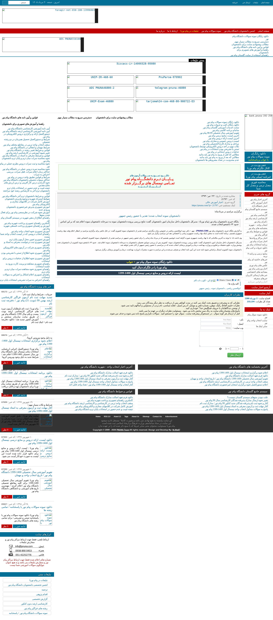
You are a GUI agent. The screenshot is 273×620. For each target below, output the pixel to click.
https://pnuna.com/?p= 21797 (205, 205)
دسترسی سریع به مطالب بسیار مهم (252, 41)
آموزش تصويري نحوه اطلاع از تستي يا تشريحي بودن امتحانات (25, 254)
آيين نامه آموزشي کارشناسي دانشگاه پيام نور (29, 128)
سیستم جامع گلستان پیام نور (256, 210)
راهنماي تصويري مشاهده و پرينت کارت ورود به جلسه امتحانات (28, 265)
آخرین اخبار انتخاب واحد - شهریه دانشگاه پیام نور (106, 366)
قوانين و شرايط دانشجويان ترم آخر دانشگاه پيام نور (26, 196)
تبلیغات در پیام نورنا (189, 31)
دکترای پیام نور (260, 222)
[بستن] (238, 167)
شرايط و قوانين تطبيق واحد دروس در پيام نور (28, 177)
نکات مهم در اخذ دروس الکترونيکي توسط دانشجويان (214, 146)
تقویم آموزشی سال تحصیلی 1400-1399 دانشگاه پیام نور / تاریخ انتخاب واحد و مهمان (229, 378)
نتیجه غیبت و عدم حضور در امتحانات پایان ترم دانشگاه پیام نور (104, 409)
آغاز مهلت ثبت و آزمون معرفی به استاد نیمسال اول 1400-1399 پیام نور (100, 378)
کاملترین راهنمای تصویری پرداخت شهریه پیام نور (110, 400)
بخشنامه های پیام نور (258, 228)
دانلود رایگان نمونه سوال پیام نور (149, 261)
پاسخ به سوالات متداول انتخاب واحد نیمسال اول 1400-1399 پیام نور (101, 381)
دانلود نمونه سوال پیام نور (257, 315)
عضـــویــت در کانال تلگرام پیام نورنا (258, 167)
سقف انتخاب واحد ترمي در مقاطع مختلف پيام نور (26, 145)
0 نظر (5, 328)
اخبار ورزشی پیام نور (258, 269)
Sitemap (146, 417)
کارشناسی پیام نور (259, 215)
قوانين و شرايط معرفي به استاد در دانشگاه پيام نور (26, 155)
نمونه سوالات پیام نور (211, 31)
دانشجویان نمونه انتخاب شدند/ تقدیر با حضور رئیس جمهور (149, 215)
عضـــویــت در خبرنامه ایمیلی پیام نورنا (258, 175)
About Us (135, 417)
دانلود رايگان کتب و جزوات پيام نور (223, 125)
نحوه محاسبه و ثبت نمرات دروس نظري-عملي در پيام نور (25, 165)
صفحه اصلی (265, 3)
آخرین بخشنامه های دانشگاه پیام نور (248, 366)
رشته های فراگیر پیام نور (35, 608)
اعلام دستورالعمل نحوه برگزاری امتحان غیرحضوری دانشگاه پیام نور (236, 384)
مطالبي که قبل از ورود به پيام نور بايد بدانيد (219, 154)
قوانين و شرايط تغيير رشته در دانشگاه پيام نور (28, 150)
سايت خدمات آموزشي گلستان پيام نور (221, 127)
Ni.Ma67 (176, 430)
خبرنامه (235, 3)
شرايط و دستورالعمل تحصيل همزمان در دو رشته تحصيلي (27, 140)
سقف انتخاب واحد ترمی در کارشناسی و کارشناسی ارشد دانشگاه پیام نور (233, 381)
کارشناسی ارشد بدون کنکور (34, 603)
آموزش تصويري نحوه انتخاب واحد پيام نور (30, 231)
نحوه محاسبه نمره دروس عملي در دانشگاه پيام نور (26, 169)
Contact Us (157, 417)
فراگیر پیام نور (261, 235)
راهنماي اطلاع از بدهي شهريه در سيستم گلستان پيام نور (25, 219)
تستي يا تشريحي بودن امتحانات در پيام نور (219, 149)
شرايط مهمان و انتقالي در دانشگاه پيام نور (30, 147)
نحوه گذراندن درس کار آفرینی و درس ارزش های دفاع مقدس (27, 183)
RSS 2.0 (107, 417)
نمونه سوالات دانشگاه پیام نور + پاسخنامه (28, 613)
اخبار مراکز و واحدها (258, 238)
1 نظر (5, 362)
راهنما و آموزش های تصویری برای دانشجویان (253, 51)
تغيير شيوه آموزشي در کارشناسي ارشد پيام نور (28, 153)
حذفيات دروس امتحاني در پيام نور (223, 152)
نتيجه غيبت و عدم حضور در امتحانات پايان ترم (28, 188)
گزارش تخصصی (39, 599)
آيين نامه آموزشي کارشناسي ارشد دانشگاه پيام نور (26, 131)
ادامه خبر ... (19, 328)
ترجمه (44, 589)
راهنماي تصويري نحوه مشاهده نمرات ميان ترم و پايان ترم (27, 270)
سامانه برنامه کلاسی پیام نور (225, 130)
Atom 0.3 (117, 417)
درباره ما (160, 31)
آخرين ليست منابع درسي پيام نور (223, 135)
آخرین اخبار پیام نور (258, 199)
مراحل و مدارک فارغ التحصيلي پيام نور (221, 144)
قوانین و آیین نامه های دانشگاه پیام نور (251, 47)
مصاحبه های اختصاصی (257, 272)
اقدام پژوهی (41, 594)
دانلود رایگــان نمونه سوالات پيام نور (258, 156)
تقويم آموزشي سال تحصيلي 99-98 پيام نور (219, 133)
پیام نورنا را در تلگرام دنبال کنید (149, 267)
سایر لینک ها (261, 326)
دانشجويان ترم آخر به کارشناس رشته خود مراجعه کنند (26, 192)
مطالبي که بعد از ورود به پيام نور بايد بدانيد (219, 157)
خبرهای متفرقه (260, 278)
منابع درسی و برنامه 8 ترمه (257, 255)
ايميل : (240, 324)
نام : (241, 319)
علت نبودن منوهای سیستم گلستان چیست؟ (247, 397)
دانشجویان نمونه (218, 288)
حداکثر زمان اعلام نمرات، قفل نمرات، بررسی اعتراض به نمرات (28, 173)
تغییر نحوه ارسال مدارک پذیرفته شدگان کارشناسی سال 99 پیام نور (236, 400)
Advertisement (171, 417)
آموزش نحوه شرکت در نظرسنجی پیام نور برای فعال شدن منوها (25, 213)
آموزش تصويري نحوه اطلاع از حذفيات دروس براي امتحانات (26, 259)
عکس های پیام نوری (258, 265)
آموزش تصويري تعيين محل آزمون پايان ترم (29, 239)
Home (98, 417)
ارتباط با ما (172, 31)
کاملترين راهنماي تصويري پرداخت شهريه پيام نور (27, 223)
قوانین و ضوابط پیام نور (256, 231)
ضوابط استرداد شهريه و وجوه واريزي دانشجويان (27, 199)
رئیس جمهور (204, 288)
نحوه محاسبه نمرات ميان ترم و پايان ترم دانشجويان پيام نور (26, 159)
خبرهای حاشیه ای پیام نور (257, 260)
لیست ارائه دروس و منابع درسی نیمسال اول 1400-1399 (149, 272)
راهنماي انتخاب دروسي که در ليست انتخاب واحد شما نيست (25, 235)
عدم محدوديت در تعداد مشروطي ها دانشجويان (217, 160)
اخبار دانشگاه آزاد (259, 206)
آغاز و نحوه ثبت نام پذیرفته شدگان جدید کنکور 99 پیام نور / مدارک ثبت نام (99, 375)
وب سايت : (238, 328)
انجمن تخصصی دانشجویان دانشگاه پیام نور (27, 585)
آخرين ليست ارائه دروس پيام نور (223, 138)
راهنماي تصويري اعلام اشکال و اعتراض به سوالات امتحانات (26, 275)
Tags (126, 417)
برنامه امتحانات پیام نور (257, 244)
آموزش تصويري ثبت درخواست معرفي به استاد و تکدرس (27, 243)
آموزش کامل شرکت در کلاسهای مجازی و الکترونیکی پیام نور (30, 202)
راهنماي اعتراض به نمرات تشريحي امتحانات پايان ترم (25, 280)
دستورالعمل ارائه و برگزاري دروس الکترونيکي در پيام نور (27, 135)
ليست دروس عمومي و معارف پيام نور (221, 141)
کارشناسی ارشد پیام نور (256, 218)
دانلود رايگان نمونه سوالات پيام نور (223, 122)
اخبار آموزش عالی (259, 203)
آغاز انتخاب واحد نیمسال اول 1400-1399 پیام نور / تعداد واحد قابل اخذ (101, 384)
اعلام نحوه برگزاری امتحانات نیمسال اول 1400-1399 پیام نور (240, 372)
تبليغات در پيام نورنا (38, 580)
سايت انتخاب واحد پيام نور (257, 321)
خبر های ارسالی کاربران (256, 275)
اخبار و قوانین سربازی (257, 282)
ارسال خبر (246, 3)
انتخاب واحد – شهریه (258, 225)
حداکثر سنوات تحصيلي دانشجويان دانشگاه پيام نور (26, 180)
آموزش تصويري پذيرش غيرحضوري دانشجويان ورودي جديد (28, 208)
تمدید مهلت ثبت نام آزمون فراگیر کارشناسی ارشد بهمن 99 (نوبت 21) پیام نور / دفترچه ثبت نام (26, 300)
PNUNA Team (123, 430)
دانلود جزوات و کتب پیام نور (256, 249)
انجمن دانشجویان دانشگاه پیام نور (239, 31)
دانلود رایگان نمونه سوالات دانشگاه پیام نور (250, 37)
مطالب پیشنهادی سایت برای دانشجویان (250, 44)
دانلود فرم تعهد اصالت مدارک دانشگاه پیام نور (111, 372)
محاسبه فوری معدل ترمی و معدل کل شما (258, 185)
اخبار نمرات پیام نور (258, 241)
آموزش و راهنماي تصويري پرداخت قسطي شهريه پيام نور (27, 227)
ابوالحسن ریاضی (233, 288)
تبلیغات (255, 3)
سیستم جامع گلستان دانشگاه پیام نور (247, 391)
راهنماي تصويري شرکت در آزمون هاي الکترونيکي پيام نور (26, 248)
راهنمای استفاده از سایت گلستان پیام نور (249, 55)
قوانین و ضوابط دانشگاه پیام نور (115, 391)
